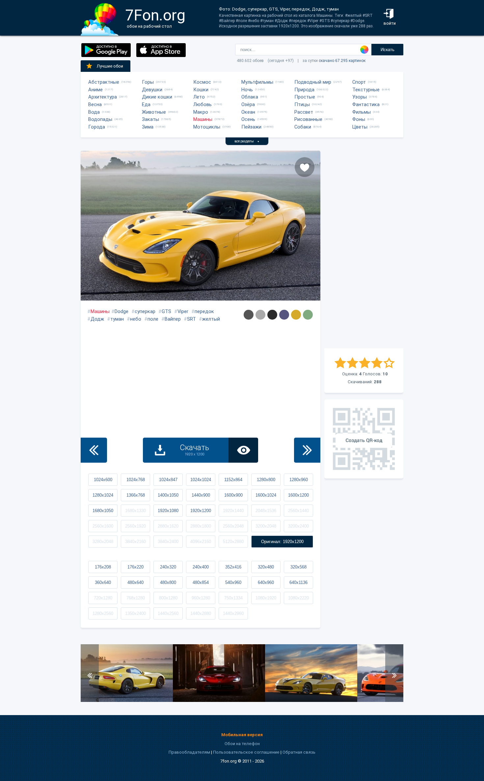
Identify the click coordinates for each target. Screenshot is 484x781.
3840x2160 (135, 541)
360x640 (103, 582)
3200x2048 (265, 526)
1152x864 (233, 479)
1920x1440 (233, 510)
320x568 (298, 566)
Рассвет (303, 112)
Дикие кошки (157, 97)
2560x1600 (103, 526)
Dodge (121, 311)
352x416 (233, 566)
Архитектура (102, 97)
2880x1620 (168, 526)
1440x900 (201, 495)
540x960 (233, 582)
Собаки (302, 127)
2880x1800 (200, 526)
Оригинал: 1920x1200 (282, 541)
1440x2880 (200, 613)
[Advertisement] (363, 249)
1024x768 (135, 479)
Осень (248, 119)
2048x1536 (265, 510)
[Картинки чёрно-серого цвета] (272, 315)
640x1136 (298, 582)
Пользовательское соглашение (246, 752)
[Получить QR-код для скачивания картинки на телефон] (363, 438)
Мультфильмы (257, 82)
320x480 (266, 566)
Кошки (200, 90)
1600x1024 (265, 495)
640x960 (266, 582)
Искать (387, 49)
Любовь (202, 104)
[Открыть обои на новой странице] (243, 450)
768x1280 (135, 597)
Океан (248, 112)
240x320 (168, 566)
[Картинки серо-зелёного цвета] (308, 315)
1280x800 (266, 479)
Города (96, 127)
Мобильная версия (242, 735)
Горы (148, 82)
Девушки (152, 90)
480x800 (168, 582)
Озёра (248, 104)
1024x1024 (200, 479)
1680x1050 (103, 510)
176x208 (103, 566)
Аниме (95, 90)
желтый (211, 319)
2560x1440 (298, 510)
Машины (202, 119)
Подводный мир (312, 82)
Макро (200, 112)
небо (135, 319)
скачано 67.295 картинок (342, 60)
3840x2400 (168, 541)
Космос (202, 82)
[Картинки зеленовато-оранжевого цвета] (296, 315)
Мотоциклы (206, 127)
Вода (94, 112)
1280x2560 (103, 613)
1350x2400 (135, 613)
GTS (166, 311)
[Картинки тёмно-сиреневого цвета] (284, 315)
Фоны (358, 119)
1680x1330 (135, 510)
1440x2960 (233, 613)
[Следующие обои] (307, 450)
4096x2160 (200, 541)
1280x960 (298, 479)
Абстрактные (103, 82)
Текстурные (366, 90)
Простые (304, 97)
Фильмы (361, 112)
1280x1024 (103, 495)
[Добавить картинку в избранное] (304, 167)
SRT (191, 319)
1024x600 (103, 479)
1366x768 (135, 495)
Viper (182, 311)
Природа (304, 90)
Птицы (302, 104)
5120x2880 (233, 541)
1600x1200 (298, 495)
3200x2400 (298, 526)
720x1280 (103, 597)
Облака (249, 97)
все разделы (246, 141)
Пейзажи (251, 127)
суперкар (145, 311)
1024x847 (168, 479)
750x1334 (233, 597)
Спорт (359, 82)
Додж (97, 319)
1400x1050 (168, 495)
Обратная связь (298, 752)
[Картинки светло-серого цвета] (260, 315)
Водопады (100, 119)
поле (153, 319)
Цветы (359, 127)
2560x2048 (233, 526)
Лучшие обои (110, 66)
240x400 (201, 566)
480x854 (201, 582)
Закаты (150, 119)
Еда (146, 104)
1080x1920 (265, 597)
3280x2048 (103, 541)
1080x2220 (298, 597)
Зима (147, 127)
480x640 (135, 582)
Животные (154, 112)
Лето (199, 97)
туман (117, 319)
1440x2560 (168, 613)
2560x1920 (135, 526)
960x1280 (201, 597)
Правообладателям (189, 752)
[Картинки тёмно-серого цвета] (249, 315)
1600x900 (233, 495)
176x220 (135, 566)
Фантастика (366, 104)
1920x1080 (168, 510)
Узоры (359, 97)
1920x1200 (200, 510)
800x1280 (168, 597)
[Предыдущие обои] (94, 450)
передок (204, 311)
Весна (95, 104)
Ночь (247, 90)
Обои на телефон (242, 743)
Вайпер (173, 319)
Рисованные (308, 119)
